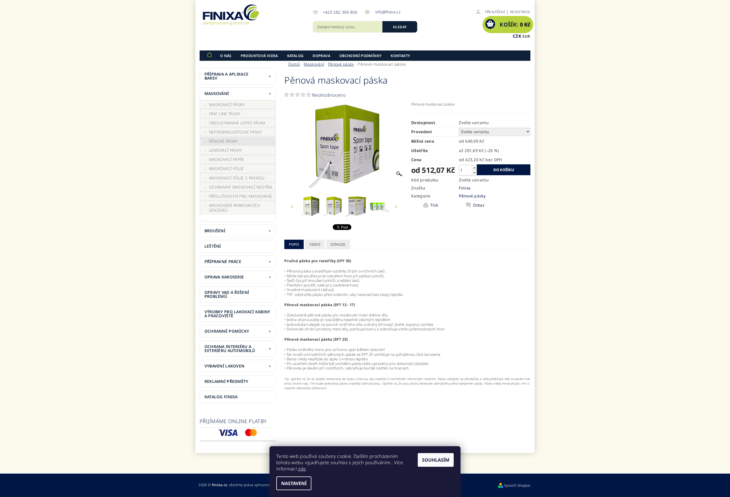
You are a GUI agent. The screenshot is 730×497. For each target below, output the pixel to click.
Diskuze (337, 244)
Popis (294, 244)
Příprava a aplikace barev (226, 76)
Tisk (434, 205)
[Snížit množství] (474, 172)
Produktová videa (259, 55)
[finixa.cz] (230, 15)
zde (302, 469)
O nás (226, 55)
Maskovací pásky (227, 104)
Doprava (321, 55)
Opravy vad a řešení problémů (226, 294)
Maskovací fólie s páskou (237, 178)
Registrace (520, 11)
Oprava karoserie (224, 277)
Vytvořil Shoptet (517, 485)
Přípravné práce (222, 261)
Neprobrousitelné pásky (235, 132)
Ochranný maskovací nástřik (240, 187)
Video (314, 244)
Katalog (295, 55)
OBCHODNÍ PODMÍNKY (360, 55)
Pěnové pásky (223, 141)
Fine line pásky (225, 113)
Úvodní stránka (209, 55)
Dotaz (478, 205)
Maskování (216, 93)
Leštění (212, 246)
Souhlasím (435, 460)
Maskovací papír (226, 159)
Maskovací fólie (226, 168)
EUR (526, 36)
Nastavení (294, 483)
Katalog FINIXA (221, 396)
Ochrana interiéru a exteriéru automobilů (229, 348)
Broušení (214, 230)
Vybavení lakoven (224, 366)
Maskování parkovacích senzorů (234, 208)
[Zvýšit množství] (474, 167)
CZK (517, 36)
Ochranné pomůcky (226, 331)
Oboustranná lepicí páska (237, 123)
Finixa (465, 188)
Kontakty (400, 55)
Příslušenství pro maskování (240, 196)
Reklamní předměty (226, 381)
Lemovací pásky (225, 150)
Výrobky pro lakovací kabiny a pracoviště (237, 313)
